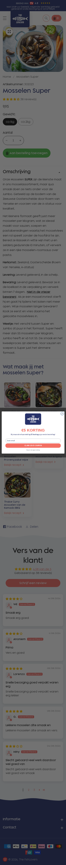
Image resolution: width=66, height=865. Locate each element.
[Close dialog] (62, 413)
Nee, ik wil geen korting (33, 450)
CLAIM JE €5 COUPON (33, 445)
